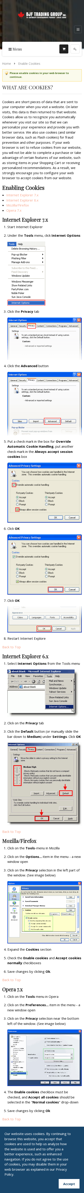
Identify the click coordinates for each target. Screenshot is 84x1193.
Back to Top (11, 647)
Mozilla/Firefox (17, 205)
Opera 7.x (14, 210)
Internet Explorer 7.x (22, 195)
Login (75, 48)
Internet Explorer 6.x (22, 200)
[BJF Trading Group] (42, 14)
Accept (69, 1183)
